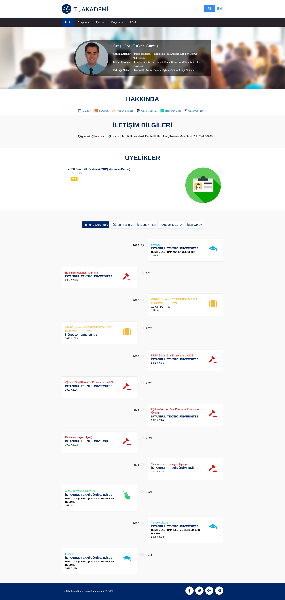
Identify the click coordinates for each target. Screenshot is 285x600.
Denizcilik (139, 70)
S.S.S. (133, 22)
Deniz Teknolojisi (143, 53)
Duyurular (117, 22)
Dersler (100, 22)
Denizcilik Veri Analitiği (166, 53)
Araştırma (83, 22)
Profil (68, 22)
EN (219, 8)
